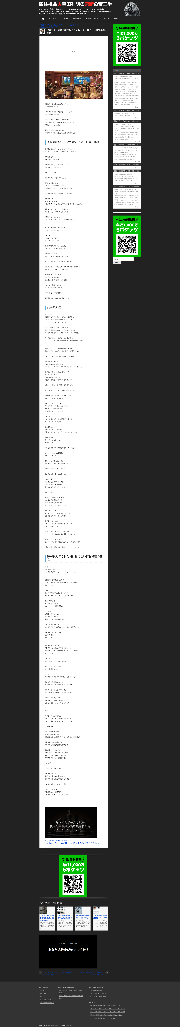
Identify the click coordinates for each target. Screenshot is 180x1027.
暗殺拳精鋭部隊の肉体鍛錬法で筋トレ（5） (126, 178)
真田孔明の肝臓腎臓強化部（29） (123, 174)
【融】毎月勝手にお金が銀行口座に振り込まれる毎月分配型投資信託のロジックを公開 (47, 918)
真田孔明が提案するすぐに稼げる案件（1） (126, 134)
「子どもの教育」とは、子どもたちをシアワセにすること (106, 1015)
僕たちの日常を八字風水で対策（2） (124, 204)
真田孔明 (106, 19)
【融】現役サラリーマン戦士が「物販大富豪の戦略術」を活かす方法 (55, 973)
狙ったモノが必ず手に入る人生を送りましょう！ (104, 1018)
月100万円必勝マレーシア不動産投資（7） (126, 91)
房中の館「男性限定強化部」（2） (124, 180)
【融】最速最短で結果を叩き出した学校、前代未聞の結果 (100, 917)
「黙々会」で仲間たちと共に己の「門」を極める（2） (127, 129)
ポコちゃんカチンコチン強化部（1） (124, 176)
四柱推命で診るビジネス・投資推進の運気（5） (127, 197)
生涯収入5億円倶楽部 (96, 990)
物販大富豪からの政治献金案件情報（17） (126, 100)
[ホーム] (42, 19)
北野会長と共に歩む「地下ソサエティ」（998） (127, 98)
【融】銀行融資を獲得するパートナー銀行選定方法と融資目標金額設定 (65, 917)
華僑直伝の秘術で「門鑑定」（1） (124, 139)
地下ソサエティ (53, 19)
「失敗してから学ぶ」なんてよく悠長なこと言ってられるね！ (107, 1009)
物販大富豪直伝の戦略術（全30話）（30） (126, 76)
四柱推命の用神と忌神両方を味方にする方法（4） (126, 192)
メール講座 (43, 993)
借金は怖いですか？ (92, 19)
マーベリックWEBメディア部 (98, 993)
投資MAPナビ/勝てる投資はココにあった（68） (127, 113)
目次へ (137, 107)
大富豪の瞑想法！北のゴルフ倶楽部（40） (126, 84)
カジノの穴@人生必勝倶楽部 (98, 996)
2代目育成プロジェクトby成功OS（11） (125, 93)
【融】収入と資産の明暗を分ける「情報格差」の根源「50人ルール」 (92, 973)
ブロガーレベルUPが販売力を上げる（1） (126, 104)
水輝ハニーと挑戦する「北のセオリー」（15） (127, 87)
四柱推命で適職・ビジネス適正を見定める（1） (127, 195)
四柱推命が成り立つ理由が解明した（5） (125, 189)
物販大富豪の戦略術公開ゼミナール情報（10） (127, 95)
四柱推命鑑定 (77, 19)
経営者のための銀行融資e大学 (49, 27)
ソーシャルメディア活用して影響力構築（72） (127, 148)
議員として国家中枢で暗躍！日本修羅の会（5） (127, 132)
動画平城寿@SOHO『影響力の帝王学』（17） (127, 150)
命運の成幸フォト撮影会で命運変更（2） (125, 154)
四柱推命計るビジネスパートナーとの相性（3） (127, 200)
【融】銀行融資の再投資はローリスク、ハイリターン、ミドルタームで (82, 917)
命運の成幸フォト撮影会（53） (123, 152)
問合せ (116, 19)
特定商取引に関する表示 (47, 1003)
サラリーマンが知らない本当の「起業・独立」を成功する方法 (107, 1012)
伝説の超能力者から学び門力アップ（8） (125, 137)
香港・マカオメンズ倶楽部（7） (123, 115)
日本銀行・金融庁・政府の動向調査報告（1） (127, 102)
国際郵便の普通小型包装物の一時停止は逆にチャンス (105, 1005)
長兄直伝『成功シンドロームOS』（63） (125, 89)
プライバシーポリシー (46, 1000)
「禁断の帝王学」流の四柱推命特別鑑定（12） (127, 202)
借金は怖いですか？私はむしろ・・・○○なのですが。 (59, 25)
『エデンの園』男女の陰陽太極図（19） (125, 156)
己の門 (66, 19)
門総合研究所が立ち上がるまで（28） (125, 124)
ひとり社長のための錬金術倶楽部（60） (125, 159)
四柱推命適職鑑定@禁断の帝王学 (53, 1025)
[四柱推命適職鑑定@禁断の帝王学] (76, 6)
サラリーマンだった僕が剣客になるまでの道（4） (126, 79)
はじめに (42, 990)
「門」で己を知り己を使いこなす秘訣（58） (126, 126)
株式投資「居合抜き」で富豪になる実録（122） (127, 82)
